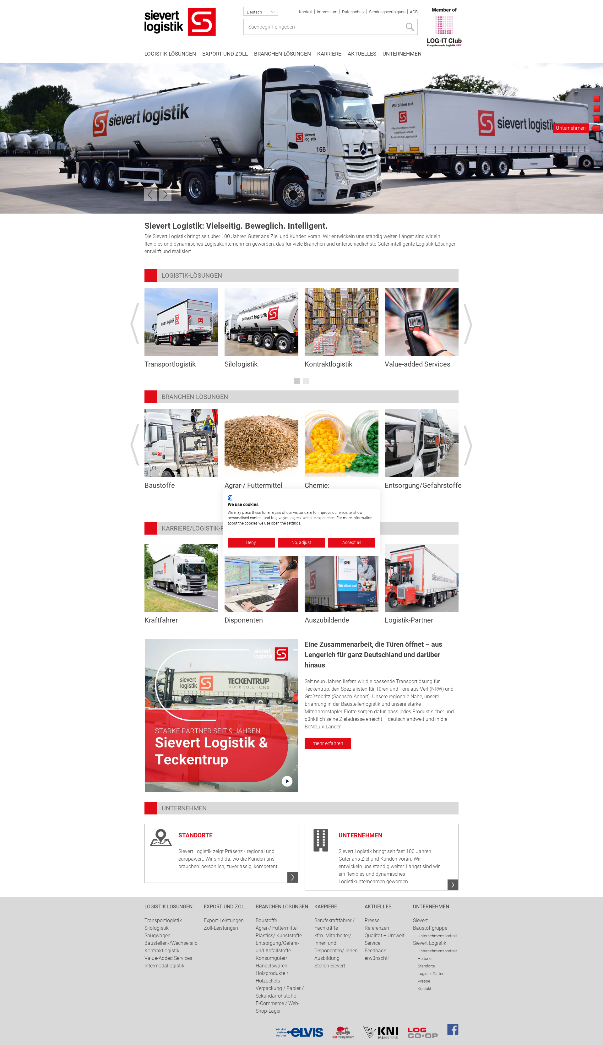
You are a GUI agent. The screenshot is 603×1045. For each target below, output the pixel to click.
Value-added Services (417, 364)
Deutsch (254, 12)
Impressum (327, 11)
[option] (301, 138)
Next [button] (165, 194)
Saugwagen (157, 936)
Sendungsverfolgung (387, 11)
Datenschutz (353, 11)
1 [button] (297, 381)
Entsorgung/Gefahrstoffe (423, 485)
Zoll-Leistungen (221, 928)
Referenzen (377, 928)
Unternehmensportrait (437, 935)
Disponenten (244, 620)
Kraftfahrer (161, 620)
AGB (414, 11)
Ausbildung (327, 958)
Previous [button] (150, 194)
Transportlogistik (170, 364)
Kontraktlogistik (328, 364)
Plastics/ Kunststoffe (279, 936)
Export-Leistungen (224, 920)
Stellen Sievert (329, 966)
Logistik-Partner (409, 620)
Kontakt (305, 11)
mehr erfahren (327, 743)
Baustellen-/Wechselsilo (171, 943)
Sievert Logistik (429, 943)
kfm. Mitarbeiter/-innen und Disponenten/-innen (336, 943)
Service (372, 943)
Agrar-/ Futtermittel (253, 485)
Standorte (426, 966)
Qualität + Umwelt (385, 936)
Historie (425, 958)
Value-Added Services (168, 958)
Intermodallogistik (164, 966)
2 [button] (306, 381)
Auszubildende (327, 620)
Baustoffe (159, 485)
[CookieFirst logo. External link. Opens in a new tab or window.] (230, 498)
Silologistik (241, 364)
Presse (372, 920)
